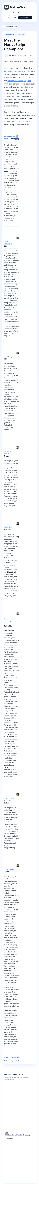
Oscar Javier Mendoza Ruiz (8, 621)
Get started (25, 17)
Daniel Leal (8, 527)
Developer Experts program (19, 80)
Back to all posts (10, 26)
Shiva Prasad (9, 869)
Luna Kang (8, 356)
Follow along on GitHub (13, 1061)
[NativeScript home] (19, 7)
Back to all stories (11, 1057)
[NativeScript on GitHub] (9, 17)
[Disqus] (19, 1104)
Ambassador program (13, 71)
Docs (14, 13)
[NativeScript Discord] (14, 17)
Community (22, 13)
